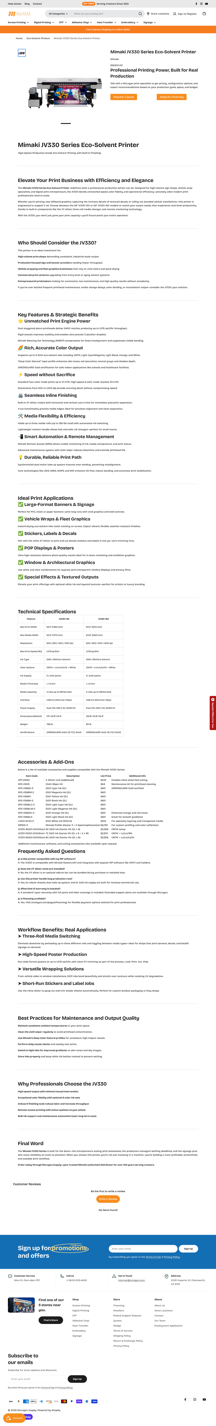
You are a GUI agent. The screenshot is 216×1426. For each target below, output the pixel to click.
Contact (37, 3)
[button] (213, 713)
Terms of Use (153, 1257)
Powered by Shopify (48, 1410)
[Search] (140, 14)
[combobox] (95, 14)
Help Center (15, 3)
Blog (27, 3)
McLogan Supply (26, 1410)
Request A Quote (124, 96)
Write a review (108, 1198)
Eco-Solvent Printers (38, 38)
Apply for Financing (171, 96)
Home (19, 38)
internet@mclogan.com (131, 1280)
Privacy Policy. (172, 1257)
